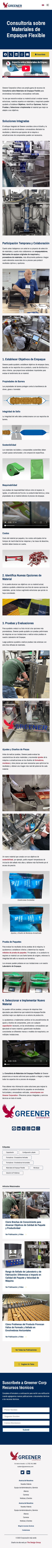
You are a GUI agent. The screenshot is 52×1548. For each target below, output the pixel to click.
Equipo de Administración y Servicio (26, 1487)
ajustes (40, 757)
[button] (5, 54)
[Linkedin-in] (28, 1472)
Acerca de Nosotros (26, 1480)
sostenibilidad (7, 859)
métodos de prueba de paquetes (14, 952)
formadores (39, 760)
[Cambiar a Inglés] (43, 5)
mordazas (6, 763)
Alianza (26, 1491)
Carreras (26, 1494)
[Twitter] (22, 1472)
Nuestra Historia (26, 1484)
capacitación (7, 1025)
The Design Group (34, 1542)
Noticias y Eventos (26, 1498)
